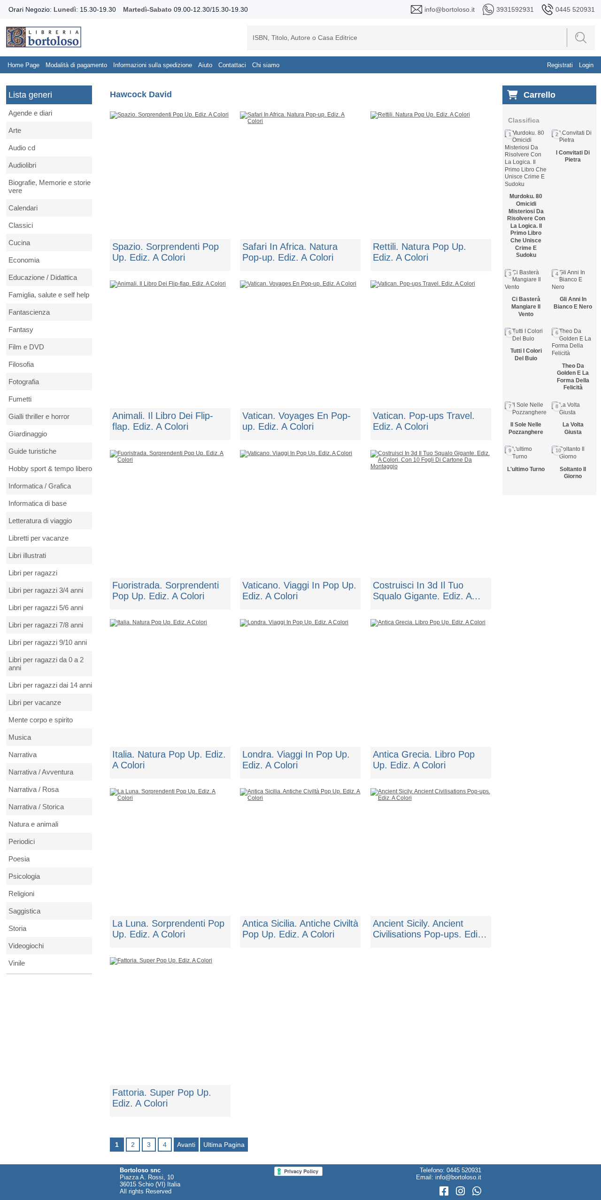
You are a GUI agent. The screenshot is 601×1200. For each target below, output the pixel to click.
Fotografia (23, 382)
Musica (19, 737)
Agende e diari (30, 113)
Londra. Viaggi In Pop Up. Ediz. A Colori (296, 759)
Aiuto (205, 65)
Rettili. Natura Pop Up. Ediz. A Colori (419, 252)
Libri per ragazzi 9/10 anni (47, 642)
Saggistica (24, 911)
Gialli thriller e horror (38, 416)
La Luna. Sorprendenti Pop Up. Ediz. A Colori (168, 928)
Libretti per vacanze (38, 538)
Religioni (21, 894)
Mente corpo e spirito (40, 720)
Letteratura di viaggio (40, 521)
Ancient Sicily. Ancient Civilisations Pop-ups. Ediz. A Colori (429, 929)
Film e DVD (26, 347)
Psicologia (24, 876)
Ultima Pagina (224, 1144)
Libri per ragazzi (32, 573)
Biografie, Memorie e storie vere (49, 186)
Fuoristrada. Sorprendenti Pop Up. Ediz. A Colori (165, 590)
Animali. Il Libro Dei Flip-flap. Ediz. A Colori (162, 421)
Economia (23, 260)
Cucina (19, 243)
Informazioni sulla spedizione (152, 65)
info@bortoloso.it (458, 1177)
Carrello (539, 95)
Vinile (16, 963)
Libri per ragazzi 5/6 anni (45, 608)
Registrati (560, 65)
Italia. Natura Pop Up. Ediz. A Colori (169, 759)
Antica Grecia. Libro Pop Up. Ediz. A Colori (424, 759)
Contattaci (232, 65)
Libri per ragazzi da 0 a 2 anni (46, 664)
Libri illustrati (27, 555)
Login (586, 65)
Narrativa (22, 755)
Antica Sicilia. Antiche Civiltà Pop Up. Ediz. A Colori (300, 928)
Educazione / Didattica (42, 277)
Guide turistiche (32, 451)
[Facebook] (445, 1191)
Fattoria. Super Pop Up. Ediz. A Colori (161, 1097)
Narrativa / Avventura (40, 772)
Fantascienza (29, 312)
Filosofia (21, 364)
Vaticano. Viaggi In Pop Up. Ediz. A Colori (299, 590)
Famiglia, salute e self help (48, 295)
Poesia (19, 859)
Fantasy (20, 329)
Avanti (186, 1144)
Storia (17, 928)
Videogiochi (26, 946)
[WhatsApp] (476, 1191)
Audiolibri (22, 165)
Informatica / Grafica (39, 486)
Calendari (23, 208)
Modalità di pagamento (76, 65)
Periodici (21, 841)
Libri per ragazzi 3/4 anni (45, 590)
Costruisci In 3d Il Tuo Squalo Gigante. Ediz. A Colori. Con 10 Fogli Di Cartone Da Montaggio (422, 591)
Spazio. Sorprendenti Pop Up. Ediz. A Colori (165, 252)
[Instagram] (462, 1191)
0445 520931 (464, 1170)
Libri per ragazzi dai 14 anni (50, 685)
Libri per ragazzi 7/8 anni (45, 625)
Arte (14, 130)
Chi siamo (265, 65)
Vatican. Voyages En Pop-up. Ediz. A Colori (296, 421)
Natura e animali (33, 824)
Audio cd (21, 148)
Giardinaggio (27, 434)
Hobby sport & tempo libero (50, 468)
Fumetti (19, 399)
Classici (20, 225)
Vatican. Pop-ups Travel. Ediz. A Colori (424, 421)
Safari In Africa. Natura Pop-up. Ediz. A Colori (290, 252)
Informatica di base (37, 503)
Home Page (23, 65)
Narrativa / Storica (36, 807)
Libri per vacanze (34, 702)
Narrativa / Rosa (33, 789)
